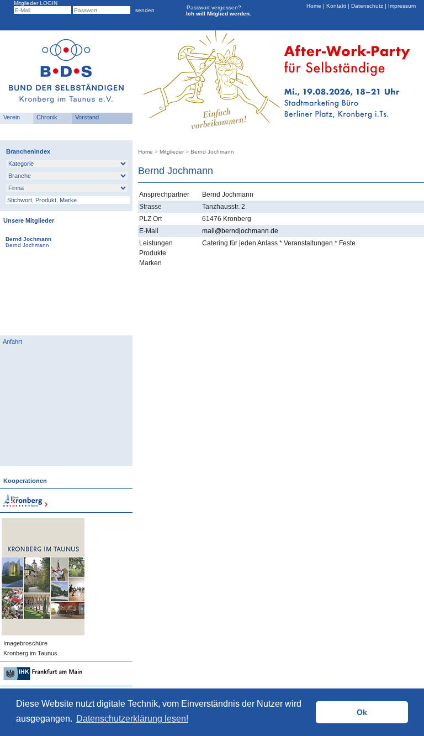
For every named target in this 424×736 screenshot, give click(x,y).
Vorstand (85, 117)
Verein (10, 117)
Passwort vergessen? (214, 7)
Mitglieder (172, 152)
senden (143, 10)
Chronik (45, 117)
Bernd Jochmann (212, 152)
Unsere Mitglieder (27, 220)
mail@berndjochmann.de (240, 231)
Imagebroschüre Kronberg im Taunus (28, 648)
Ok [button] (362, 712)
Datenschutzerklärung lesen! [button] (132, 718)
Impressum (401, 6)
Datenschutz (367, 6)
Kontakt (336, 6)
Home (314, 6)
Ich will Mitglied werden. (216, 13)
